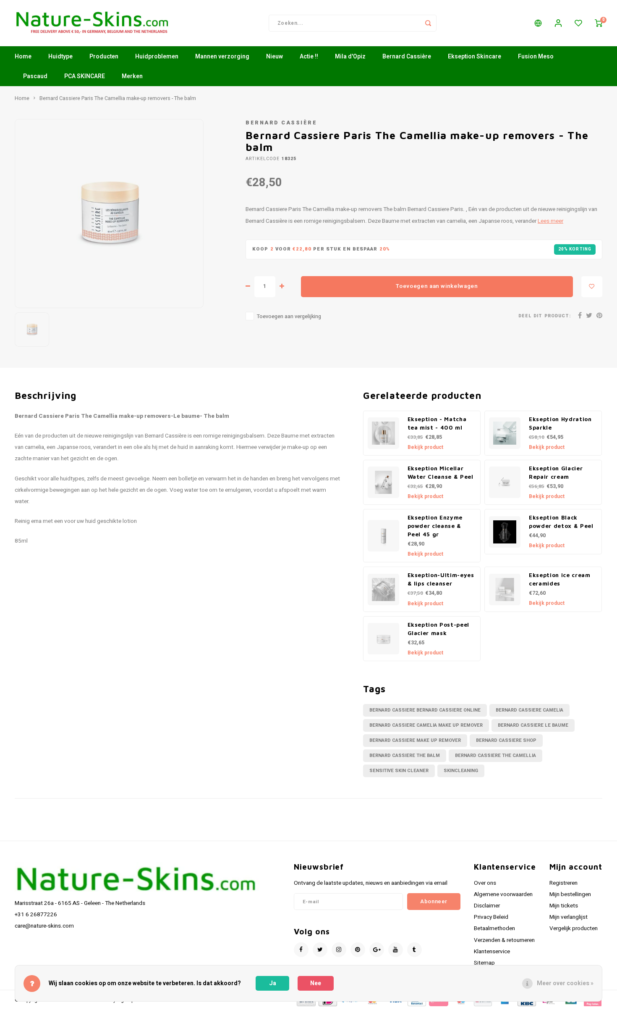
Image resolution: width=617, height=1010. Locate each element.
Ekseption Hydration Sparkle (560, 423)
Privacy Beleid (491, 917)
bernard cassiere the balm (404, 755)
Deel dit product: (544, 316)
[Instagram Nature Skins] (339, 949)
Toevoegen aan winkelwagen (437, 286)
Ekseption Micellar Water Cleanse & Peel (440, 472)
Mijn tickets (563, 906)
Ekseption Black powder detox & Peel (561, 521)
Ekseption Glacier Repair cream (556, 472)
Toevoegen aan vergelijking (289, 316)
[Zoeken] (428, 23)
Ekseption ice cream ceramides (560, 579)
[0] (598, 23)
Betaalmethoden (494, 928)
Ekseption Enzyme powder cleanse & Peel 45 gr (435, 526)
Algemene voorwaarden (503, 894)
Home (23, 56)
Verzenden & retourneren (504, 940)
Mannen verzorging (222, 56)
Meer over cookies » (565, 983)
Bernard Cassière (406, 56)
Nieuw (274, 56)
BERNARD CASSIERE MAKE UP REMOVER (415, 740)
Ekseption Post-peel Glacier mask (439, 628)
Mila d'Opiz (350, 56)
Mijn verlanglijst (568, 917)
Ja (272, 983)
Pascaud (35, 76)
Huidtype (60, 56)
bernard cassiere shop (506, 740)
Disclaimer (487, 906)
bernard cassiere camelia (529, 710)
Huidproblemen (156, 56)
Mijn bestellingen (570, 894)
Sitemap (484, 963)
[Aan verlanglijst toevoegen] (591, 286)
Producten (103, 56)
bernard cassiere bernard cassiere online (425, 710)
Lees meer (550, 221)
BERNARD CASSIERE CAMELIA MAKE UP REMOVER (426, 725)
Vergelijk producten (573, 928)
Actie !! (309, 56)
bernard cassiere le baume (533, 725)
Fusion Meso (536, 56)
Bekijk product (425, 447)
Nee (315, 983)
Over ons (485, 883)
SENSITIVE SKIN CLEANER (399, 770)
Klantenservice (492, 951)
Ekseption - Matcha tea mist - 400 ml (437, 423)
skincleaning (461, 770)
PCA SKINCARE (84, 76)
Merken (132, 76)
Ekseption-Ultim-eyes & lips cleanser (441, 579)
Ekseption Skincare (474, 56)
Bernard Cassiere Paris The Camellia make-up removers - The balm (117, 98)
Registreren (563, 883)
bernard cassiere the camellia (495, 755)
